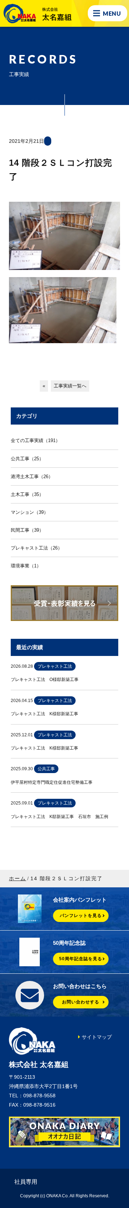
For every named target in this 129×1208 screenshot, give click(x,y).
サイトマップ (97, 1037)
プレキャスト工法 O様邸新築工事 (44, 679)
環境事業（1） (26, 565)
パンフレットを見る (81, 915)
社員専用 (25, 1182)
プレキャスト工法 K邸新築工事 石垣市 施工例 (59, 816)
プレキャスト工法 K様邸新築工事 (44, 713)
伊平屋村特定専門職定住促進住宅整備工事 (51, 782)
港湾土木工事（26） (32, 476)
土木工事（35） (27, 494)
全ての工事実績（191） (35, 440)
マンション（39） (29, 512)
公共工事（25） (27, 458)
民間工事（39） (27, 530)
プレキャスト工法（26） (36, 548)
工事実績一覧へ (70, 386)
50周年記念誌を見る (80, 958)
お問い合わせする (80, 1001)
